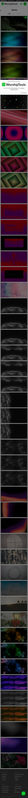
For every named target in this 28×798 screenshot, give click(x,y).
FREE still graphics (14, 88)
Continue (24, 93)
